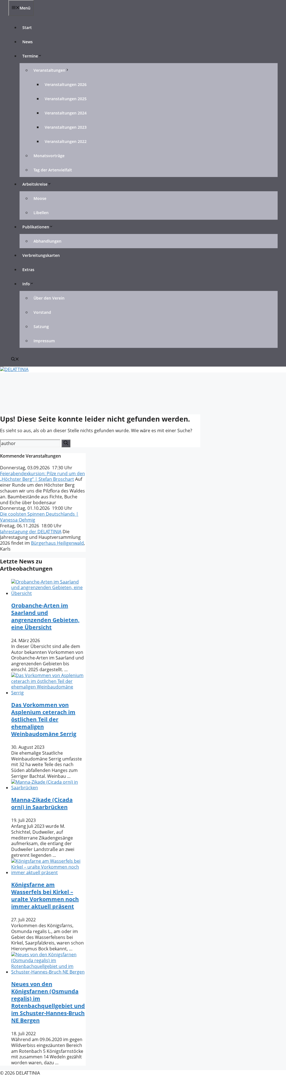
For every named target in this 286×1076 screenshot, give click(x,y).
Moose (40, 198)
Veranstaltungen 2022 (66, 141)
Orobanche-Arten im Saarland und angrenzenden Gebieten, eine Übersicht (45, 616)
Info (26, 283)
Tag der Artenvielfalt (53, 170)
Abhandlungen (47, 241)
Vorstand (42, 312)
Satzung (41, 326)
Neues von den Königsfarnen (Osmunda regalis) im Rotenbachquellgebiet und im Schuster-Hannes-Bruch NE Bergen (48, 1002)
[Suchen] (65, 443)
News (27, 41)
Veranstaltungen (49, 70)
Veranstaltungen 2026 (66, 84)
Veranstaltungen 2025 (66, 98)
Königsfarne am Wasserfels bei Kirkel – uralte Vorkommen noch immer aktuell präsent (45, 895)
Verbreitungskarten (41, 255)
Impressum (44, 340)
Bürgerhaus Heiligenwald (57, 543)
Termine (30, 56)
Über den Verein (49, 298)
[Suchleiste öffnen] (15, 359)
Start (27, 27)
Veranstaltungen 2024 (66, 113)
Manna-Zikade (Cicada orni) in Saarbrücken (42, 803)
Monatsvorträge (49, 155)
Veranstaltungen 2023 (66, 127)
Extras (28, 269)
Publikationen (35, 226)
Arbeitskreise (34, 184)
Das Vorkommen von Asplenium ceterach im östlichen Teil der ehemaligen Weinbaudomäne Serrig (43, 719)
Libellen (41, 212)
